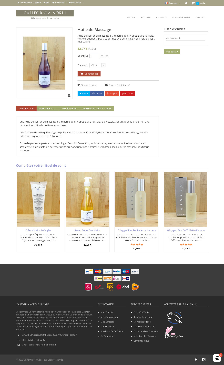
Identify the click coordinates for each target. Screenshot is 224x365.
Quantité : (83, 55)
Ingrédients (68, 108)
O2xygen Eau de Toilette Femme (186, 230)
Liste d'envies (174, 29)
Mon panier (76, 3)
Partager (97, 93)
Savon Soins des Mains (87, 230)
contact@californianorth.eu (42, 344)
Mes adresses (107, 321)
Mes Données (107, 326)
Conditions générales (144, 326)
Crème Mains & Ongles (38, 230)
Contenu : (83, 65)
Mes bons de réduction (112, 331)
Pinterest (128, 93)
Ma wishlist (59, 3)
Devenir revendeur (143, 316)
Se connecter (25, 3)
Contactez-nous (141, 340)
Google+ (113, 93)
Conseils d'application (96, 108)
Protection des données (145, 331)
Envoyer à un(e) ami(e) (119, 84)
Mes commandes (109, 316)
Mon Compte (43, 3)
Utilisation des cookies (144, 335)
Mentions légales (142, 321)
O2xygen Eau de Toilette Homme (137, 230)
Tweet (84, 93)
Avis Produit (47, 108)
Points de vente (141, 312)
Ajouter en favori (89, 84)
